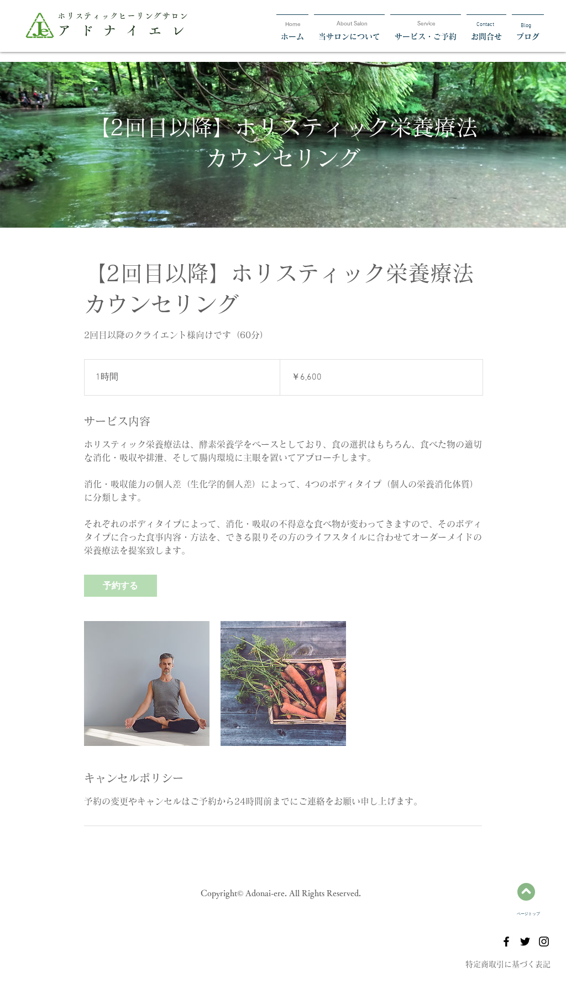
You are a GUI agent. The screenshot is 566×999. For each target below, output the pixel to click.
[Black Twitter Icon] (525, 941)
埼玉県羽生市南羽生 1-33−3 (283, 966)
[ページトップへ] (525, 892)
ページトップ (528, 914)
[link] (120, 586)
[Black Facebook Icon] (506, 941)
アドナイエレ (125, 30)
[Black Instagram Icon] (544, 941)
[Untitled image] (146, 683)
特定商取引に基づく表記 (508, 964)
